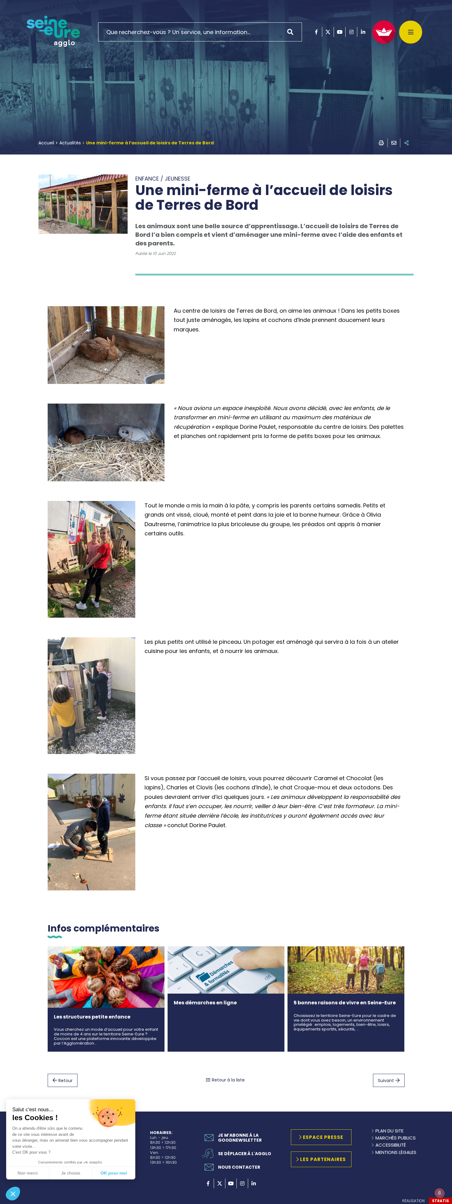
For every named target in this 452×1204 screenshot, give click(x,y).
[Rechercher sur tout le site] (292, 32)
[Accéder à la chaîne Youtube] (339, 32)
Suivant (386, 1080)
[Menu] (410, 32)
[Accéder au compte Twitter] (328, 32)
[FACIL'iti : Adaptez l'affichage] (383, 32)
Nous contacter (239, 1167)
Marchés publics (395, 1137)
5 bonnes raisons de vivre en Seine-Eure (345, 1003)
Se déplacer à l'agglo (244, 1154)
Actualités (70, 142)
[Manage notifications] (439, 1193)
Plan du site (389, 1130)
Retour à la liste (228, 1080)
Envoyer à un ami (394, 142)
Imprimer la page (381, 142)
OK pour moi (114, 1173)
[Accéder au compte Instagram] (351, 32)
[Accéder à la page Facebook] (316, 32)
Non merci (28, 1173)
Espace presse (323, 1137)
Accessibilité (390, 1144)
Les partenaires (323, 1159)
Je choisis (70, 1173)
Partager (406, 142)
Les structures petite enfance (92, 1017)
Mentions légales (395, 1152)
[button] (13, 1193)
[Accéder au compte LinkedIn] (363, 32)
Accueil (46, 142)
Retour (65, 1080)
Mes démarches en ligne (205, 1003)
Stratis (440, 1200)
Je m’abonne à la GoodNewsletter (240, 1137)
